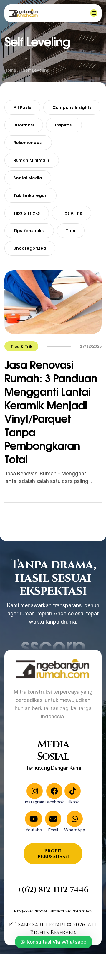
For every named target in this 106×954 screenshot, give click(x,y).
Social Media (28, 177)
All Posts (22, 107)
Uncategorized (30, 248)
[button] (53, 890)
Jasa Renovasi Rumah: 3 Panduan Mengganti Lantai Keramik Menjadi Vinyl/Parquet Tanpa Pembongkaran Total (50, 412)
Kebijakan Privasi (30, 911)
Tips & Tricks (27, 213)
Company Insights (71, 107)
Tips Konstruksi (29, 230)
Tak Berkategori (30, 195)
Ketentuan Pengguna (70, 911)
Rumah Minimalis (32, 160)
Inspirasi (64, 125)
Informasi (24, 125)
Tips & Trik (71, 213)
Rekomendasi (28, 142)
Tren (70, 230)
